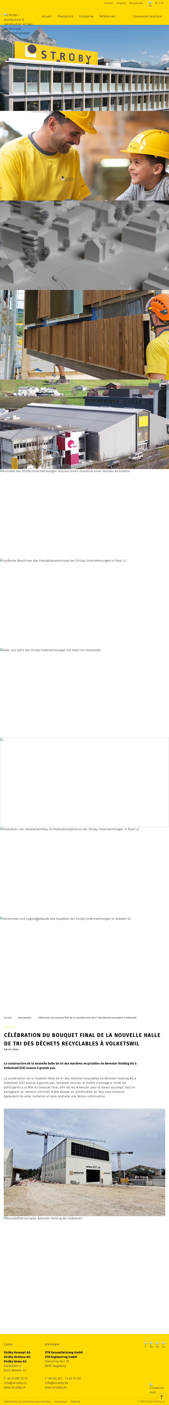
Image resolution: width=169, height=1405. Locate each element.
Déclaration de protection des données (27, 1401)
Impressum (61, 1401)
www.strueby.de (56, 1387)
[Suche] (150, 4)
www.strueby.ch (15, 1387)
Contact (108, 3)
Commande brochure (147, 16)
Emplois (121, 3)
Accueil (47, 16)
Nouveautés (136, 3)
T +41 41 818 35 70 (16, 1378)
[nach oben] (161, 1397)
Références (107, 16)
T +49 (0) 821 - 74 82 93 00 (63, 1378)
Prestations (65, 16)
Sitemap (76, 1401)
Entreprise (86, 16)
